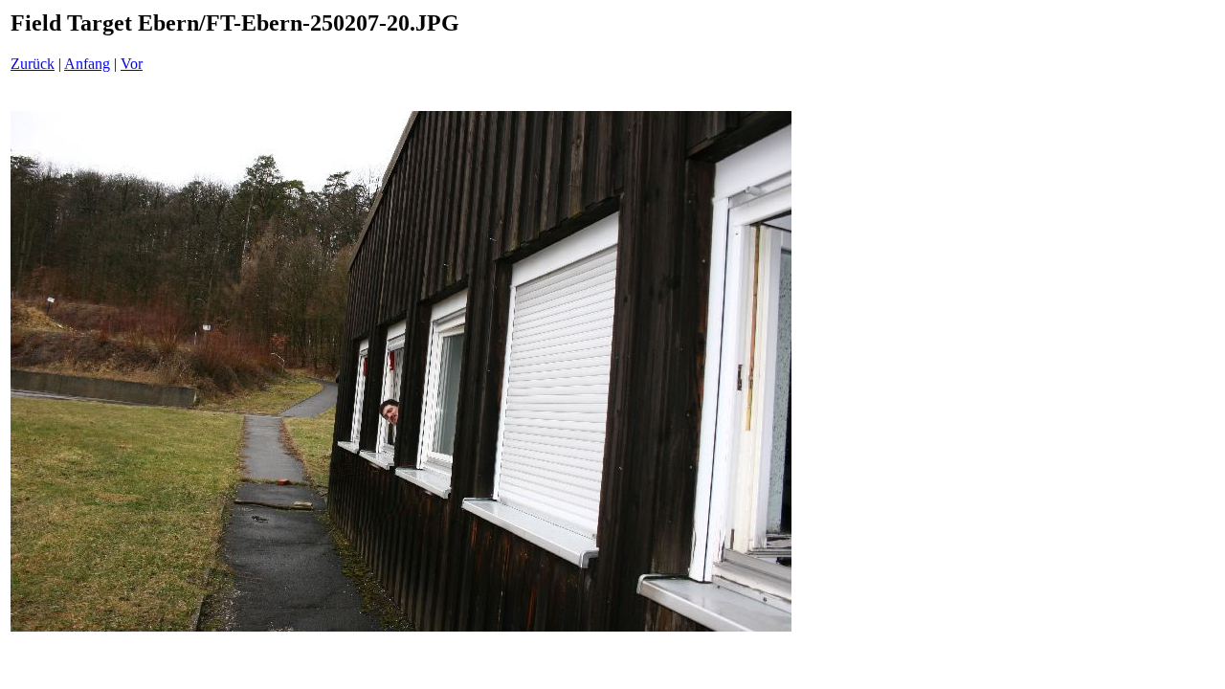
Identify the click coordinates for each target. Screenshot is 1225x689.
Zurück (33, 64)
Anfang (87, 64)
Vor (132, 64)
